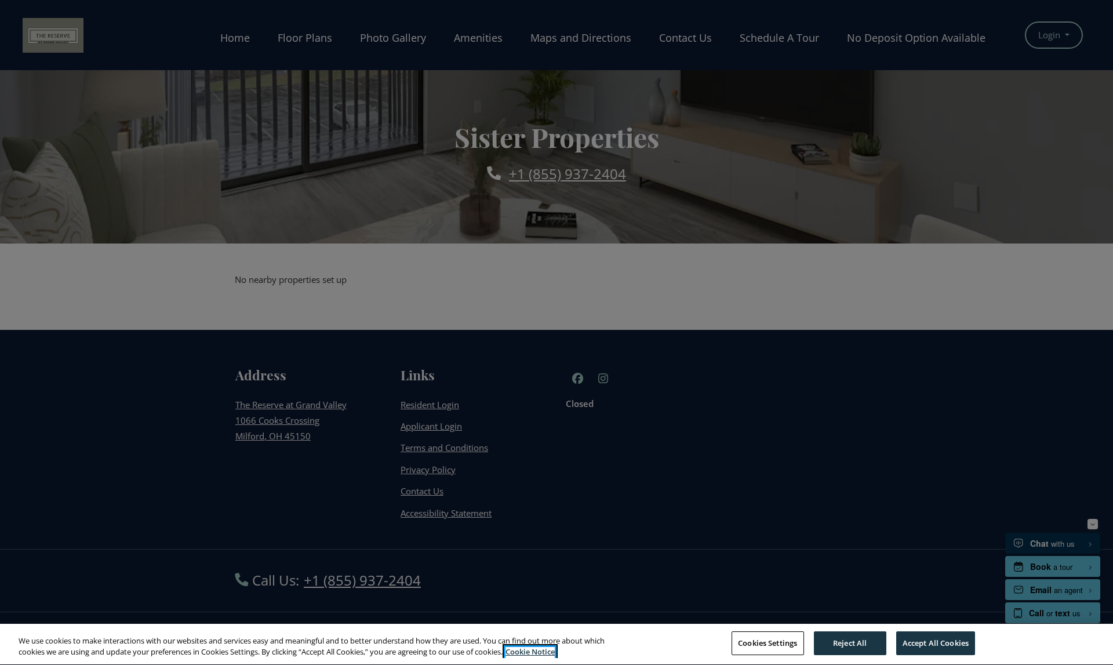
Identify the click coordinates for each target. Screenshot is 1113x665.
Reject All (850, 643)
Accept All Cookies (936, 643)
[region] (556, 644)
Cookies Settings (767, 643)
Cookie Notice (530, 652)
